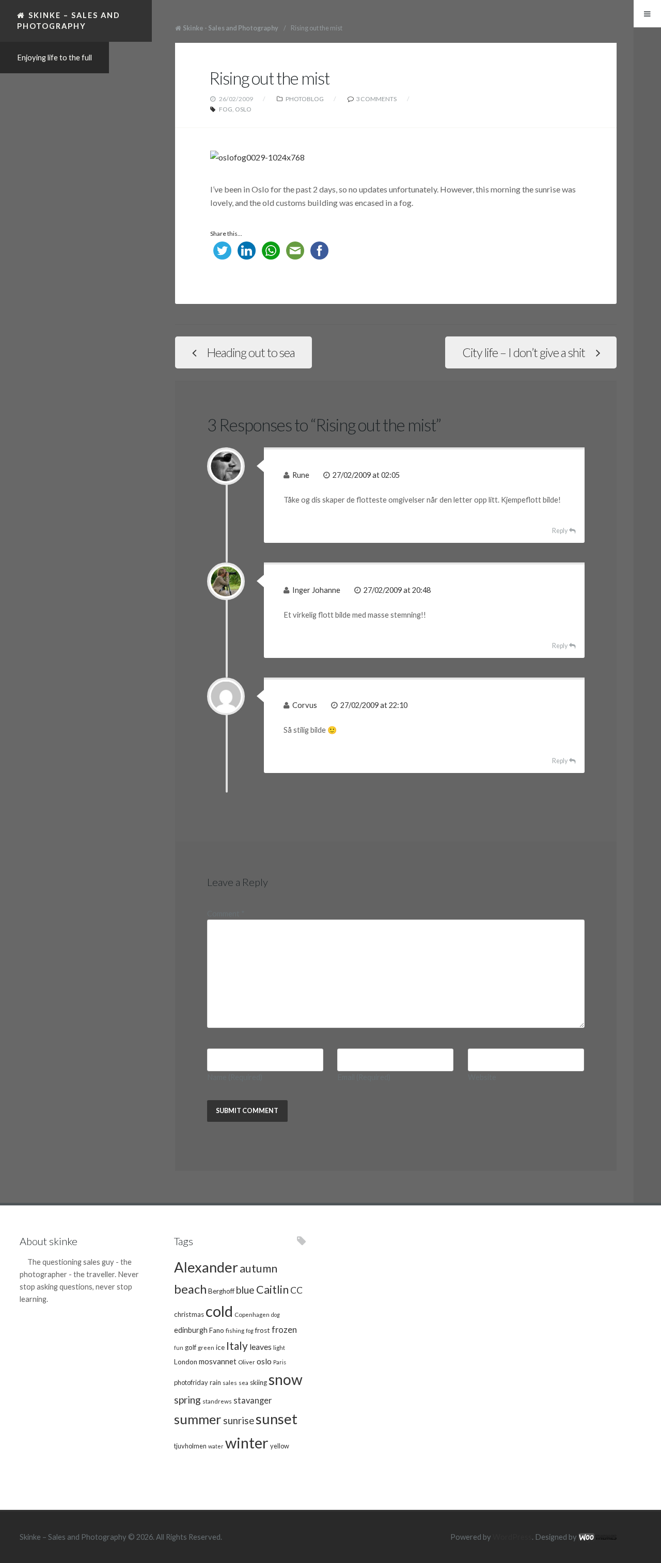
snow (286, 1379)
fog (225, 109)
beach (190, 1289)
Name (234, 1077)
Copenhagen (252, 1314)
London (185, 1362)
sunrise (238, 1420)
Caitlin (272, 1289)
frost (262, 1330)
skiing (258, 1382)
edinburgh (191, 1330)
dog (275, 1314)
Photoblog (305, 99)
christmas (189, 1314)
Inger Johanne (316, 590)
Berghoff (221, 1291)
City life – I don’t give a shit (523, 352)
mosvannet (218, 1361)
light (279, 1347)
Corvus (304, 705)
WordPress (512, 1537)
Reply (560, 531)
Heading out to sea (251, 352)
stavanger (252, 1400)
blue (245, 1290)
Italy (237, 1345)
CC (296, 1290)
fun (178, 1347)
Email (363, 1077)
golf (190, 1347)
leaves (260, 1346)
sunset (276, 1418)
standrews (217, 1401)
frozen (284, 1330)
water (216, 1446)
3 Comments (376, 99)
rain (215, 1382)
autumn (258, 1268)
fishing (235, 1330)
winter (247, 1442)
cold (219, 1311)
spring (187, 1400)
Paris (279, 1362)
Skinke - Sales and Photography (230, 28)
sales (230, 1382)
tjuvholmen (190, 1446)
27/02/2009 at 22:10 (373, 705)
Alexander (206, 1267)
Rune (300, 475)
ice (220, 1347)
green (206, 1347)
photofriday (191, 1382)
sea (243, 1382)
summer (198, 1419)
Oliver (246, 1361)
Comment (226, 913)
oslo (243, 109)
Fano (216, 1330)
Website (482, 1077)
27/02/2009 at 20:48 (397, 590)
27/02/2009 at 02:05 (366, 475)
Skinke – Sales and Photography (68, 20)
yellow (279, 1446)
